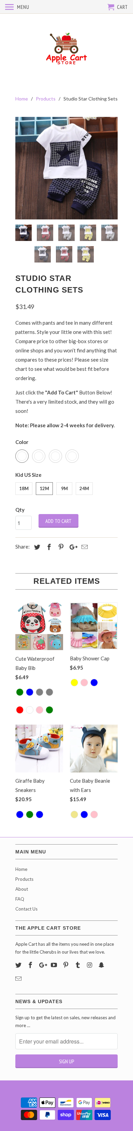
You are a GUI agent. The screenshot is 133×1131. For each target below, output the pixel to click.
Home (21, 869)
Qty (20, 510)
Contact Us (26, 909)
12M (44, 488)
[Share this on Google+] (71, 547)
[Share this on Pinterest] (60, 547)
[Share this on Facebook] (48, 547)
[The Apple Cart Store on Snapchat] (102, 965)
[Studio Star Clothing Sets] (66, 168)
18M (24, 488)
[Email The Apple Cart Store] (19, 978)
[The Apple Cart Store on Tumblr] (78, 965)
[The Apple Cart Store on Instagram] (90, 965)
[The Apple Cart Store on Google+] (43, 965)
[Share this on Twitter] (36, 547)
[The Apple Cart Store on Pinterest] (66, 965)
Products (24, 879)
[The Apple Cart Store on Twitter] (19, 965)
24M (84, 488)
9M (64, 488)
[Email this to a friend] (83, 547)
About (21, 889)
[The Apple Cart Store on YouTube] (54, 965)
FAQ (19, 899)
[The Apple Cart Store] (66, 48)
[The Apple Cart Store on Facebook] (31, 965)
